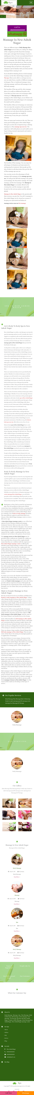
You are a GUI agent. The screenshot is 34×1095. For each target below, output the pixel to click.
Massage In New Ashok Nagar (12, 194)
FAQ (6, 1035)
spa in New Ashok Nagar (26, 398)
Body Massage (17, 868)
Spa (17, 922)
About (6, 1029)
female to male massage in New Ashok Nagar (14, 597)
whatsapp (15, 34)
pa (11, 2)
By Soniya (21, 871)
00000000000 (11, 1051)
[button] (1, 16)
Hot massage (22, 203)
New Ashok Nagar (11, 1049)
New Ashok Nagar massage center (11, 543)
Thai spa (6, 78)
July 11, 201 (12, 871)
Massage (17, 895)
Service (6, 1038)
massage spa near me (21, 127)
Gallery (6, 1032)
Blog (6, 1041)
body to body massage (19, 513)
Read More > (17, 877)
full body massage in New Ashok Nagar (12, 632)
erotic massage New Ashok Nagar (13, 494)
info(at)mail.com (11, 1057)
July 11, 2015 (12, 898)
